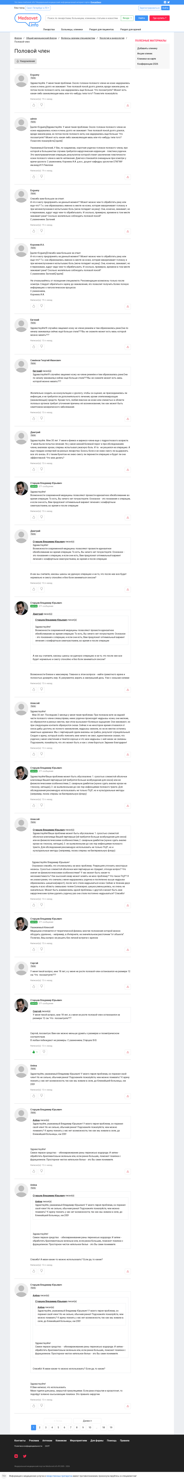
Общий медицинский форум (41, 38)
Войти (165, 8)
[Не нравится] (41, 105)
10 (90, 1427)
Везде (126, 18)
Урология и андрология (111, 38)
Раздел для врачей (130, 29)
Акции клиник (144, 53)
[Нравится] (33, 105)
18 (103, 1427)
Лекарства (49, 29)
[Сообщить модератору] (128, 105)
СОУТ (47, 1446)
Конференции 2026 (147, 64)
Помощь (112, 1440)
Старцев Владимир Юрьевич (46, 483)
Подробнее (96, 2)
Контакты (20, 1440)
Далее (86, 1420)
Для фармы (96, 1440)
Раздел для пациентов (101, 29)
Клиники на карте (146, 58)
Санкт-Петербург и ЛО (37, 8)
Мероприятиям (78, 1440)
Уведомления (27, 61)
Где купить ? (159, 18)
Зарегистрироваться (150, 8)
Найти (141, 18)
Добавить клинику (147, 48)
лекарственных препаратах (59, 1476)
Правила (124, 1440)
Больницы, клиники (72, 29)
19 (111, 1427)
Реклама (34, 1440)
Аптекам (47, 1440)
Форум (18, 38)
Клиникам (61, 1440)
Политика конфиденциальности (28, 1446)
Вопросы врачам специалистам (78, 38)
